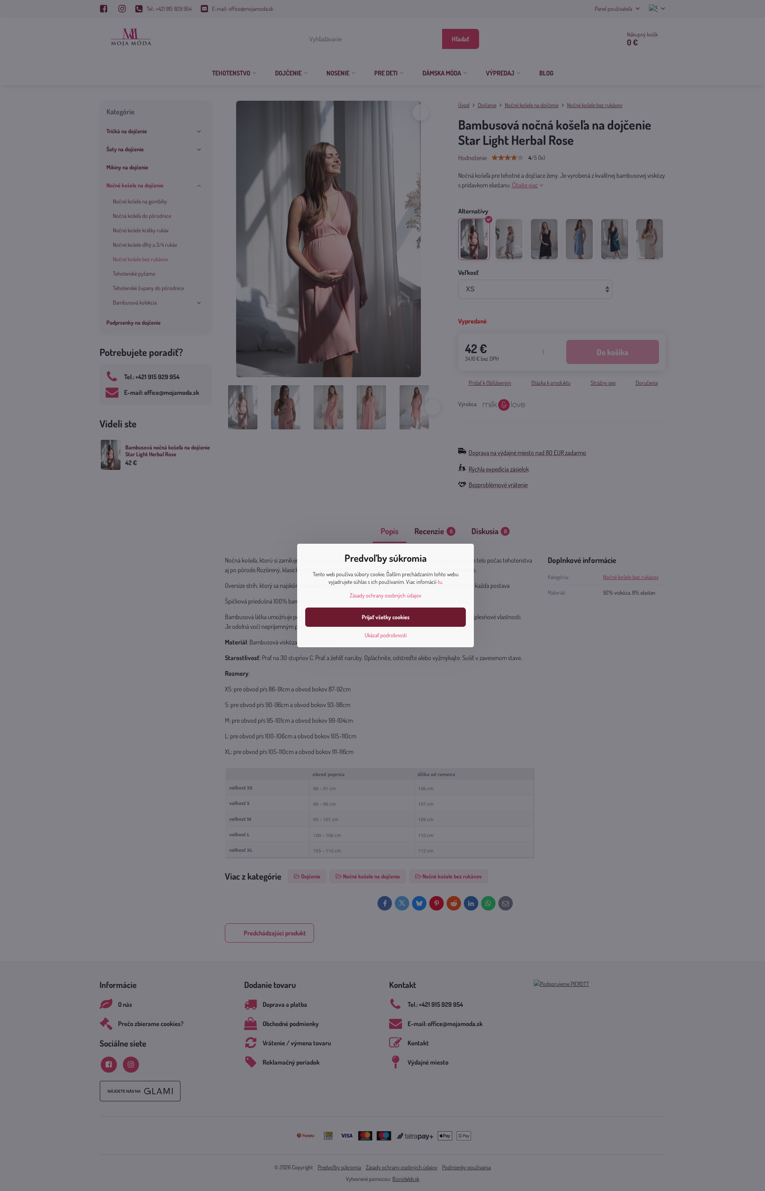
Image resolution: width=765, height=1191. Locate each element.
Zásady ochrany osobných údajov (385, 595)
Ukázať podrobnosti (386, 635)
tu (440, 581)
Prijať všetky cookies (386, 617)
